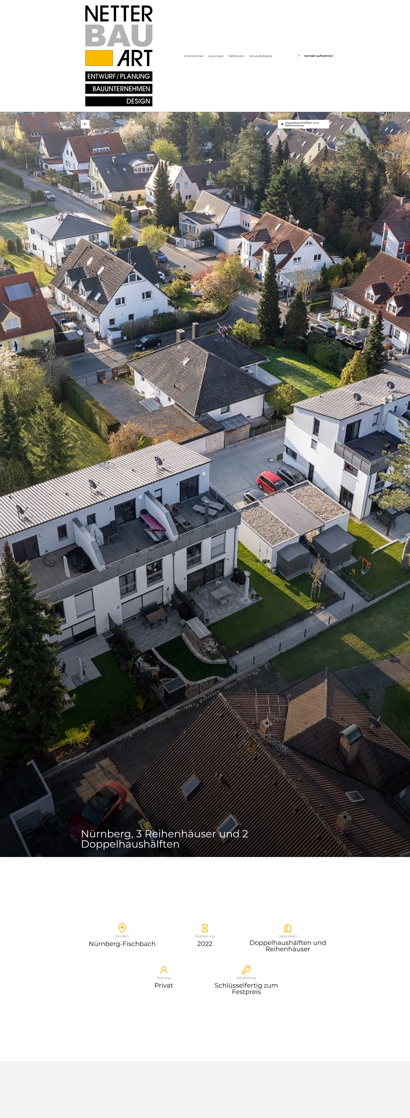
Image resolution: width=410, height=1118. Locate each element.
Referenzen (237, 56)
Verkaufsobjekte (260, 56)
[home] (119, 56)
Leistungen (216, 56)
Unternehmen (194, 56)
